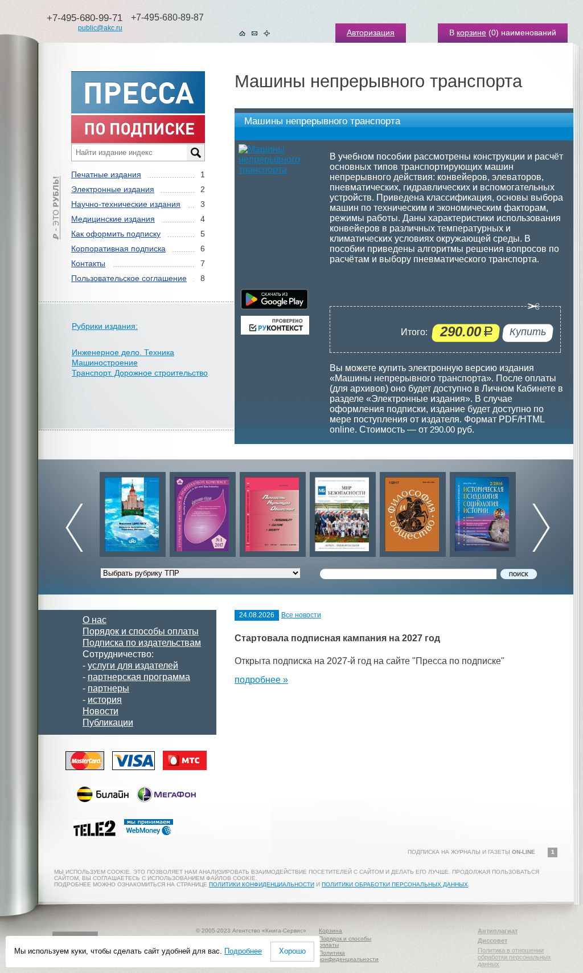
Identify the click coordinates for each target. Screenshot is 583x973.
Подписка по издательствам (142, 643)
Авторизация (371, 32)
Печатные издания (106, 174)
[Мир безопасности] (343, 511)
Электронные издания (112, 189)
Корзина (330, 930)
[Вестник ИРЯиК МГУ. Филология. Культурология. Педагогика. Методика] (133, 511)
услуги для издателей (133, 665)
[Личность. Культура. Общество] (273, 511)
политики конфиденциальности (261, 884)
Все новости (301, 615)
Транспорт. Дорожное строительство (140, 372)
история (105, 700)
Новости (100, 711)
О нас (94, 620)
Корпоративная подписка (118, 248)
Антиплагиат (498, 930)
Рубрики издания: (105, 326)
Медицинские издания (113, 218)
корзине (471, 32)
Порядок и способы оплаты (141, 631)
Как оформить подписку (116, 233)
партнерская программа (139, 677)
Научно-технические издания (125, 204)
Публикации (108, 722)
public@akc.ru (100, 28)
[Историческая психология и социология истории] (483, 511)
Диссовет (492, 940)
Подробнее (243, 951)
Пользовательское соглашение (129, 278)
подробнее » (261, 680)
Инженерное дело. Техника (123, 352)
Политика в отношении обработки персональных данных (514, 957)
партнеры (108, 688)
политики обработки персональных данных (395, 884)
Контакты (88, 263)
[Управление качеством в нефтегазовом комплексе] (203, 511)
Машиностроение (105, 362)
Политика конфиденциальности (349, 956)
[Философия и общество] (413, 511)
